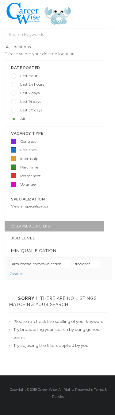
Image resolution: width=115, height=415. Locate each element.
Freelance (28, 150)
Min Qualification (33, 250)
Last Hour (28, 75)
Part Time (29, 167)
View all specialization (30, 206)
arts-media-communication (37, 264)
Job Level (23, 237)
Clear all (17, 273)
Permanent (30, 175)
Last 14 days (30, 101)
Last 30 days (31, 110)
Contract (28, 141)
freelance (83, 264)
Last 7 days (30, 93)
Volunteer (28, 184)
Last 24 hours (32, 84)
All (22, 118)
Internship (29, 158)
